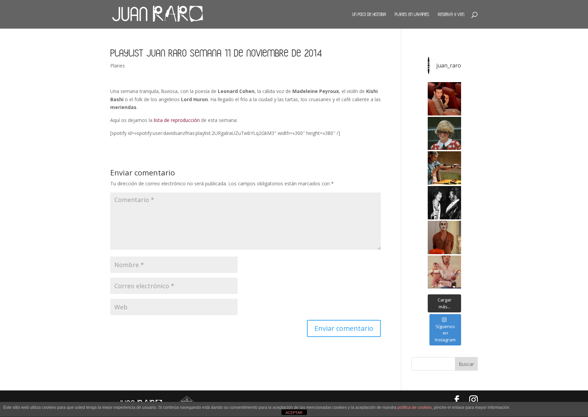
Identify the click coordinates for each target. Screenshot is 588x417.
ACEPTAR (294, 413)
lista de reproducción (177, 120)
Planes (117, 65)
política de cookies (414, 407)
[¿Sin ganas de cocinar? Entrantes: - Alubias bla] (444, 272)
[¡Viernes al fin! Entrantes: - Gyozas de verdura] (444, 202)
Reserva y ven (451, 14)
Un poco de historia (369, 14)
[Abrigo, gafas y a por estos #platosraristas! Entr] (444, 133)
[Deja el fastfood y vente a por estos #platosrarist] (444, 98)
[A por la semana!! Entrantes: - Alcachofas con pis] (444, 168)
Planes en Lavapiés (412, 14)
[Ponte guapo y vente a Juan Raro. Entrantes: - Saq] (444, 237)
